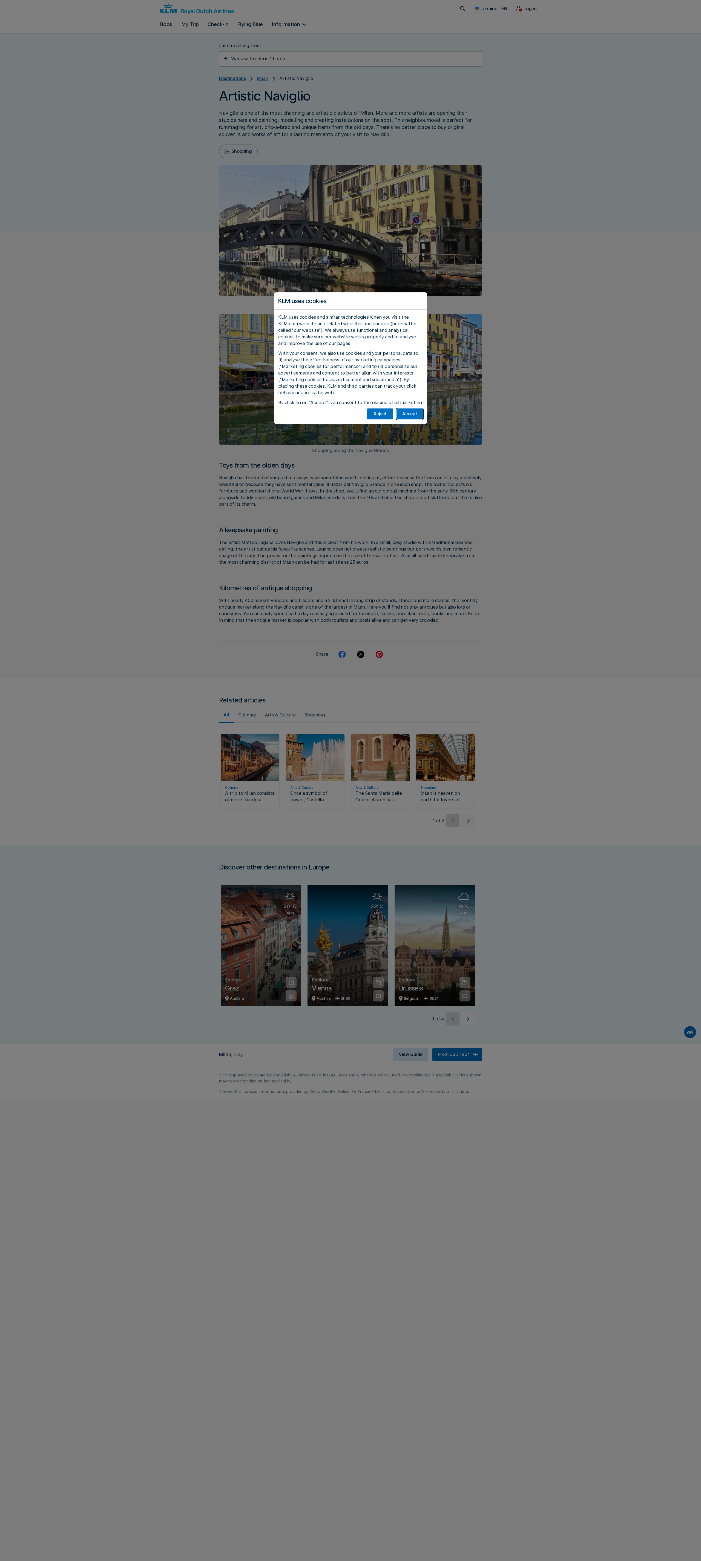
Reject (380, 413)
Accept (409, 413)
